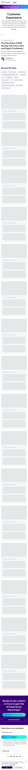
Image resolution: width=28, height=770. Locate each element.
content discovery (22, 72)
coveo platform (19, 85)
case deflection (8, 77)
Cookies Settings (18, 767)
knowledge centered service (8, 85)
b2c (11, 80)
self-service (4, 72)
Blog (14, 2)
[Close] (26, 761)
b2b (3, 77)
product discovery (12, 72)
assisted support (5, 80)
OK (7, 767)
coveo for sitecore (6, 88)
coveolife (16, 77)
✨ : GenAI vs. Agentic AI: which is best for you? (13, 7)
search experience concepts (8, 82)
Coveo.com (5, 751)
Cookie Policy (12, 765)
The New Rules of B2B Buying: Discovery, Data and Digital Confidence (12, 45)
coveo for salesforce (18, 80)
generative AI (23, 74)
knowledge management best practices (10, 74)
